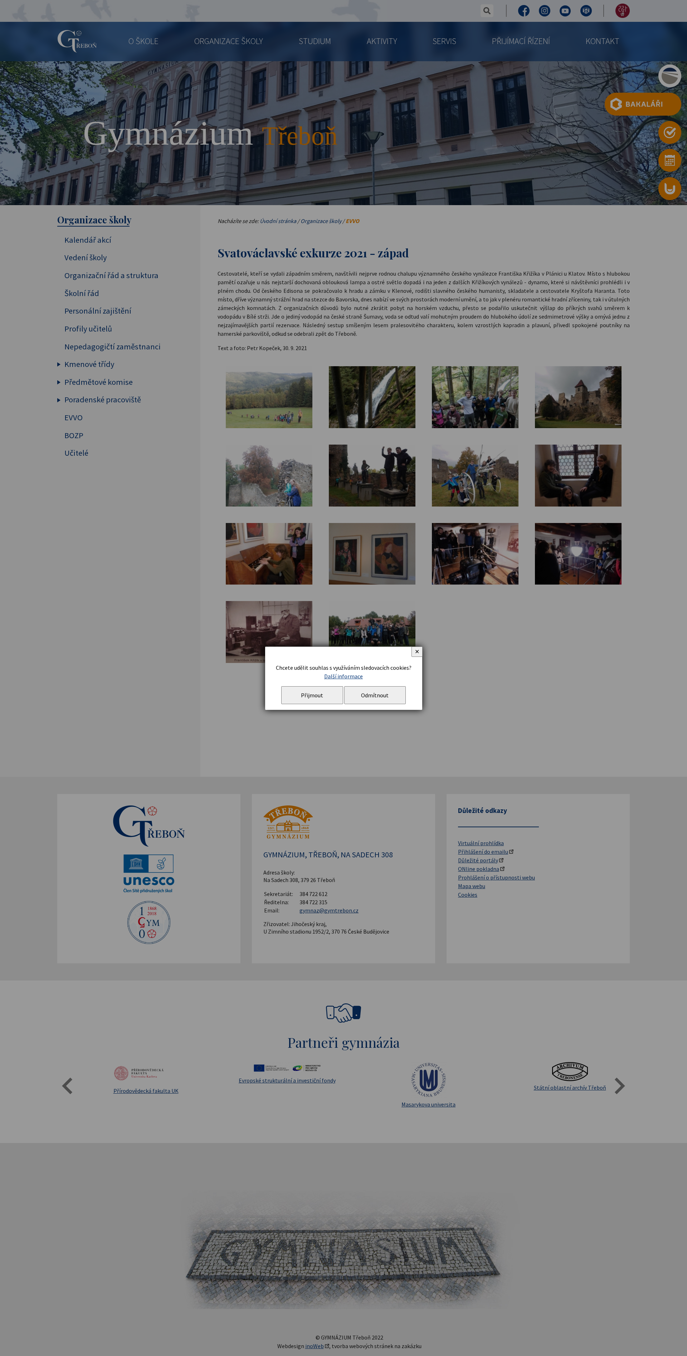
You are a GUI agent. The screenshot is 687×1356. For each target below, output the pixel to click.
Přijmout (312, 695)
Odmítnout (375, 695)
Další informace (343, 676)
